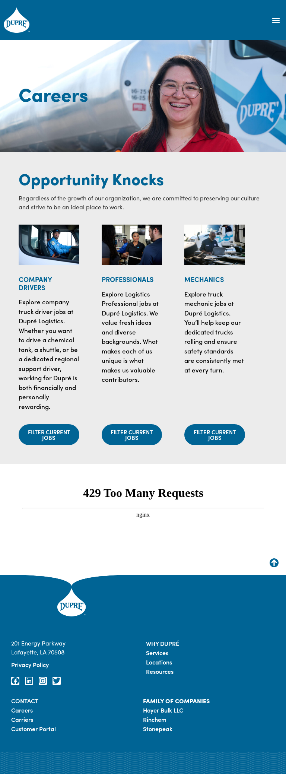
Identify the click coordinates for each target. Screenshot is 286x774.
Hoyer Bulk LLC (163, 710)
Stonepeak (157, 728)
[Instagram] (43, 681)
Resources (160, 671)
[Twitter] (57, 681)
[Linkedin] (29, 681)
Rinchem (154, 719)
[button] (276, 20)
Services (157, 652)
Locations (159, 662)
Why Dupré (162, 643)
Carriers (22, 719)
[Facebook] (15, 681)
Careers (22, 710)
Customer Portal (33, 728)
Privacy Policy (30, 664)
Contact (24, 701)
